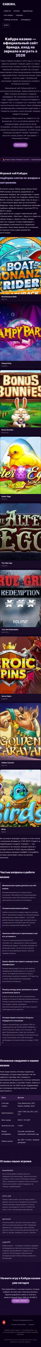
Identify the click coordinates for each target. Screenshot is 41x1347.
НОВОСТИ (7, 11)
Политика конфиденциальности (23, 1320)
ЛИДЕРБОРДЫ (28, 11)
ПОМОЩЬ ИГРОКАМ (11, 20)
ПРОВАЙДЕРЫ (26, 20)
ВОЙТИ (6, 25)
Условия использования (18, 1324)
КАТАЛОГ (17, 11)
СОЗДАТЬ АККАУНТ (20, 1301)
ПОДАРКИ (19, 15)
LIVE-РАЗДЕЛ (8, 15)
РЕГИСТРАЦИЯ (20, 145)
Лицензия (31, 1324)
